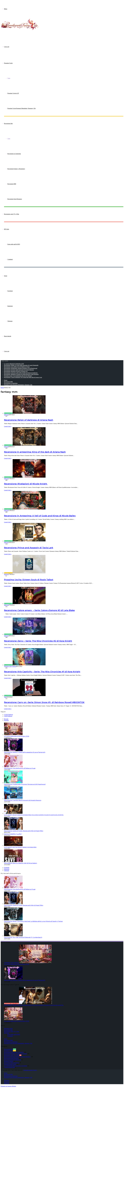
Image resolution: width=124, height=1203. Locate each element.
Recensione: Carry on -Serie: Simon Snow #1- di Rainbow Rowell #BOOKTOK (44, 702)
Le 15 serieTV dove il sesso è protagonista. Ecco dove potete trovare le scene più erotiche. (34, 815)
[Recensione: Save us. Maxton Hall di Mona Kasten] (13, 861)
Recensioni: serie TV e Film (11, 214)
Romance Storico (8, 1061)
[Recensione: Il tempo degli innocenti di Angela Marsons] (13, 798)
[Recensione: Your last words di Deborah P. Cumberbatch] (13, 935)
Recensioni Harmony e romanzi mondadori (15, 1053)
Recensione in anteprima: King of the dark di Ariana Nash (35, 452)
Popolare (6, 720)
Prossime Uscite (8, 63)
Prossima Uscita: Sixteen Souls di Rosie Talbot (28, 579)
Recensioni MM (11, 184)
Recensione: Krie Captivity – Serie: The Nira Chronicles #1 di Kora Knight (42, 671)
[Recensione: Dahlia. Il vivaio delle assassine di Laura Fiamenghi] (13, 750)
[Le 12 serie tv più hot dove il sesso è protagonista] (13, 845)
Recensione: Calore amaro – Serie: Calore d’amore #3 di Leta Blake (39, 610)
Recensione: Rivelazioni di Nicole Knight (26, 484)
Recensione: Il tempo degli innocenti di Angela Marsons (19, 370)
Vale (5, 697)
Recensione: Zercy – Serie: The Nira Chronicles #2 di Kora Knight (38, 641)
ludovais (6, 414)
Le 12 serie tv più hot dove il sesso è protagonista (20, 847)
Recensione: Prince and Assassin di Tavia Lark (28, 547)
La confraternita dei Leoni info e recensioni (15, 1065)
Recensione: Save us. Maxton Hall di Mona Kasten (20, 863)
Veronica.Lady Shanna (10, 666)
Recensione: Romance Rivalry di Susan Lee (15, 371)
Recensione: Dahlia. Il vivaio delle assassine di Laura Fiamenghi (21, 365)
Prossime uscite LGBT (10, 1064)
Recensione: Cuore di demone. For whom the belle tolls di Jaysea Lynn (23, 377)
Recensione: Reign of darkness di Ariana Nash (28, 420)
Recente (6, 719)
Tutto (8, 78)
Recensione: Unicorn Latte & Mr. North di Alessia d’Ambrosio (21, 373)
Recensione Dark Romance (11, 1058)
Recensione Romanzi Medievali (12, 1059)
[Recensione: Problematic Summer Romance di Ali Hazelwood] (13, 782)
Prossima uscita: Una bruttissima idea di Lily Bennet (18, 376)
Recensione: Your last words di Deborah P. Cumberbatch (23, 937)
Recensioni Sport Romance (14, 199)
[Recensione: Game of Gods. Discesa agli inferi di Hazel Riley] (13, 829)
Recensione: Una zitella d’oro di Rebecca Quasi (17, 366)
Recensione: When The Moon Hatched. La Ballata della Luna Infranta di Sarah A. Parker (33, 921)
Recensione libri (8, 123)
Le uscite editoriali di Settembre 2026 (14, 363)
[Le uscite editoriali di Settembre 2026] (13, 734)
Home (5, 380)
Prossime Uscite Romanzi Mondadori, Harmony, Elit (21, 108)
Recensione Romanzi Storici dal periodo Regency (17, 1056)
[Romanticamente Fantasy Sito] (20, 30)
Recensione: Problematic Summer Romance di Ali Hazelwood (20, 368)
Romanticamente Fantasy (30, 1070)
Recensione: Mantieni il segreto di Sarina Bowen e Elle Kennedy (21, 374)
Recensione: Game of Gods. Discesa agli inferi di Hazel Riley (23, 831)
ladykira (6, 574)
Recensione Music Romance (11, 1062)
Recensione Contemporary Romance (14, 1052)
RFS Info (6, 229)
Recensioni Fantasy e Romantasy (16, 168)
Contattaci (10, 259)
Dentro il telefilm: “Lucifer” (13, 834)
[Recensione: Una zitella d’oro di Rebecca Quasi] (13, 766)
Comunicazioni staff (9, 1067)
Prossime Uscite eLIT (13, 93)
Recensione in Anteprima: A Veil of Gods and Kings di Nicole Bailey (40, 515)
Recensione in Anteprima (14, 153)
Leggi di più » (8, 426)
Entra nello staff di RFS (13, 244)
